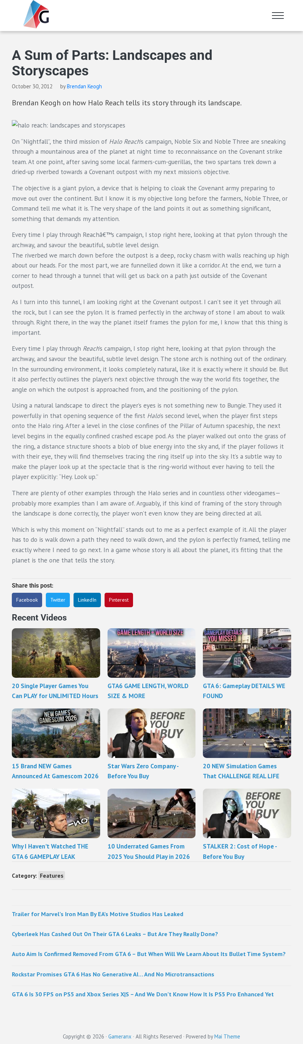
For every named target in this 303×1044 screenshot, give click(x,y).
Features (52, 875)
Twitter (57, 599)
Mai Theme (227, 1036)
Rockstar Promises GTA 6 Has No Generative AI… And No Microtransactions (113, 974)
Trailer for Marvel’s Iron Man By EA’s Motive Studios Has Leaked (97, 914)
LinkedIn (87, 599)
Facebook (27, 599)
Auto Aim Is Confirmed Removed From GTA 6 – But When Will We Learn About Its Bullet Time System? (149, 954)
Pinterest (119, 599)
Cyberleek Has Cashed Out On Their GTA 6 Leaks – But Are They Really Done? (115, 934)
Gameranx (120, 1036)
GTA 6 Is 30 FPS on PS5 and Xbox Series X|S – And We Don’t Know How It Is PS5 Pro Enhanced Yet (143, 994)
